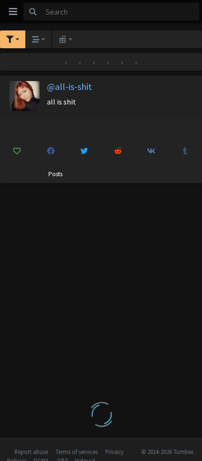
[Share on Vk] (151, 151)
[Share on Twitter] (84, 151)
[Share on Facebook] (51, 151)
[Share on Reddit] (118, 151)
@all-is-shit (69, 86)
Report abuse (31, 451)
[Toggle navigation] (13, 12)
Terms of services (76, 451)
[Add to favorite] (17, 151)
